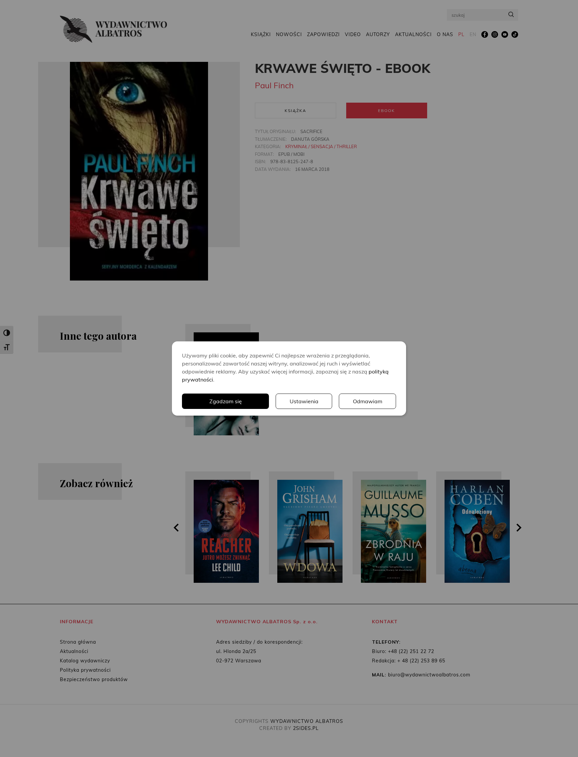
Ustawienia (304, 401)
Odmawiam (367, 401)
